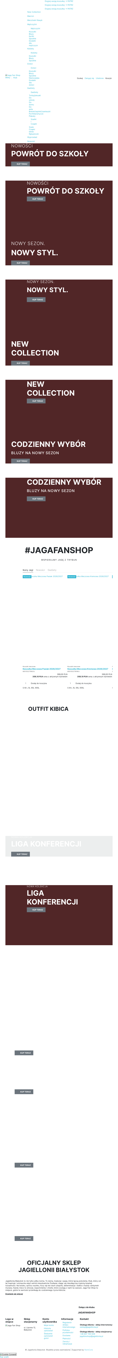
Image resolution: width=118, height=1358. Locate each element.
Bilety (8, 77)
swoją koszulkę (55, 1)
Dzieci (32, 68)
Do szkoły (32, 99)
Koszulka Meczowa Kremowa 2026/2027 (87, 669)
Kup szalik (4, 1357)
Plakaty (32, 116)
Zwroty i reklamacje (67, 1342)
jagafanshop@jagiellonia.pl (91, 1336)
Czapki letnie (32, 130)
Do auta (31, 108)
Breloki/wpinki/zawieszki (39, 111)
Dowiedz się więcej (14, 1294)
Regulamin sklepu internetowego (69, 1324)
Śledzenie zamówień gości (48, 1335)
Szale (31, 127)
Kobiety (32, 53)
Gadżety (32, 92)
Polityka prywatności (68, 1331)
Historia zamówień (48, 1329)
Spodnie (32, 38)
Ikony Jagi (28, 570)
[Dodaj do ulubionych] (44, 663)
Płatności (67, 1338)
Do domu (31, 103)
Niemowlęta (34, 78)
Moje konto (49, 1325)
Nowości (40, 570)
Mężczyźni (32, 28)
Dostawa (66, 1335)
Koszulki (32, 32)
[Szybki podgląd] (46, 663)
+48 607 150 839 (87, 1334)
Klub (15, 77)
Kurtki (31, 36)
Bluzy (31, 34)
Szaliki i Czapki (32, 121)
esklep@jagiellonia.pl (89, 1327)
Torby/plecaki (35, 95)
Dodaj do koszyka (39, 683)
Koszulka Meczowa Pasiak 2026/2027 (42, 669)
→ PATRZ (69, 1)
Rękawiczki (34, 134)
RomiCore (88, 1350)
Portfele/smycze (36, 114)
